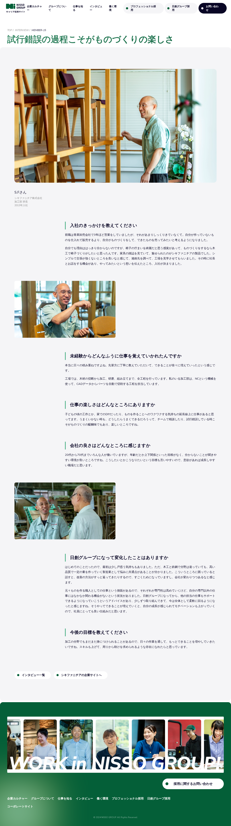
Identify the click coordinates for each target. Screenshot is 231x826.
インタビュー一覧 (33, 675)
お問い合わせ (212, 8)
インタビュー (96, 8)
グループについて (57, 8)
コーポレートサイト (20, 806)
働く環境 (113, 8)
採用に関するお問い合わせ (193, 784)
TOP (9, 30)
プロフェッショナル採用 (143, 8)
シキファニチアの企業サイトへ (81, 675)
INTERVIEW (22, 30)
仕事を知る (78, 8)
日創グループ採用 (181, 8)
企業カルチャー (34, 8)
